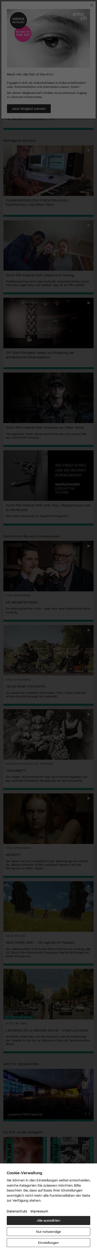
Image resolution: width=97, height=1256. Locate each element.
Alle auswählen (48, 1220)
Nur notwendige (48, 1231)
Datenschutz (17, 1211)
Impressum (39, 1211)
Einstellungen (48, 1242)
